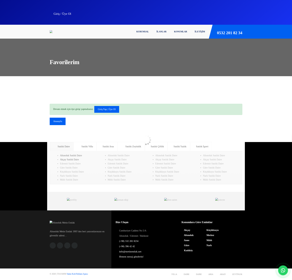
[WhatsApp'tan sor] (283, 270)
